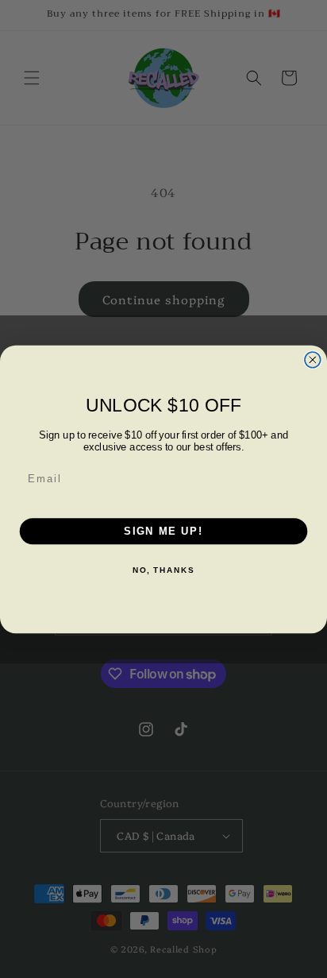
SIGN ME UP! (163, 530)
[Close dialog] (313, 359)
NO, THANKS (163, 570)
